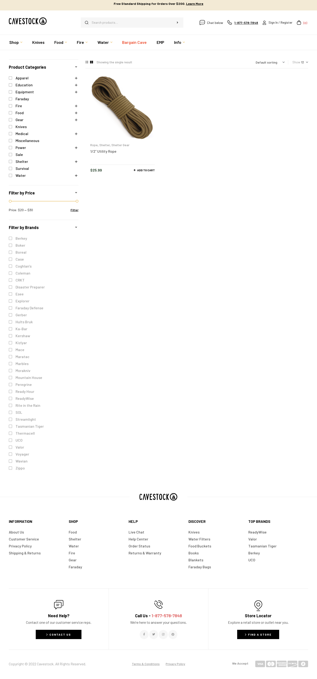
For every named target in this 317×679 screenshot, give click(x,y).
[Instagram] (163, 634)
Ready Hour (25, 391)
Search (177, 22)
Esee (20, 294)
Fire (19, 105)
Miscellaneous (27, 140)
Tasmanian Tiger (30, 426)
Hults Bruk (24, 322)
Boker (20, 245)
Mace (20, 349)
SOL (19, 412)
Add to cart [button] (146, 170)
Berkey (21, 238)
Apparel (22, 78)
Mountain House (29, 377)
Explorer (22, 301)
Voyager (22, 454)
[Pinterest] (172, 634)
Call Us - (158, 615)
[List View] (86, 62)
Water (21, 175)
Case (20, 259)
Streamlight (26, 419)
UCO (19, 440)
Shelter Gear (120, 145)
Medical (22, 133)
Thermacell (25, 433)
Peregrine (24, 384)
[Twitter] (153, 634)
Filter (74, 210)
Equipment (25, 92)
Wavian (22, 461)
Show (296, 62)
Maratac (22, 356)
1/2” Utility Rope (103, 151)
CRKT (20, 280)
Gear (19, 119)
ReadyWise (25, 398)
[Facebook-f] (144, 634)
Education (24, 85)
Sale (19, 154)
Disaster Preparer (30, 287)
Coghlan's (24, 266)
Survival (22, 168)
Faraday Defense (29, 308)
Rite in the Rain (28, 405)
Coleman (23, 273)
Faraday (22, 99)
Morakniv (23, 370)
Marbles (22, 363)
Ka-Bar (21, 329)
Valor (20, 447)
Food (20, 112)
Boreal (21, 252)
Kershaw (23, 335)
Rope (94, 145)
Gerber (21, 315)
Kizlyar (21, 342)
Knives (21, 126)
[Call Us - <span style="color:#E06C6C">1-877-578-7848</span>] (158, 604)
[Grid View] (91, 62)
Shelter (104, 145)
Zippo (20, 468)
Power (21, 147)
